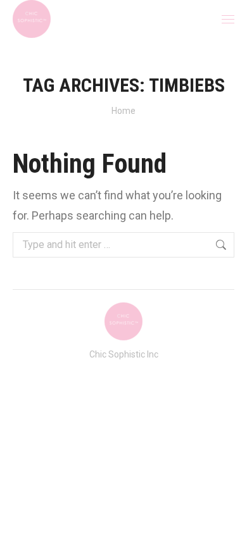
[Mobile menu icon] (228, 19)
